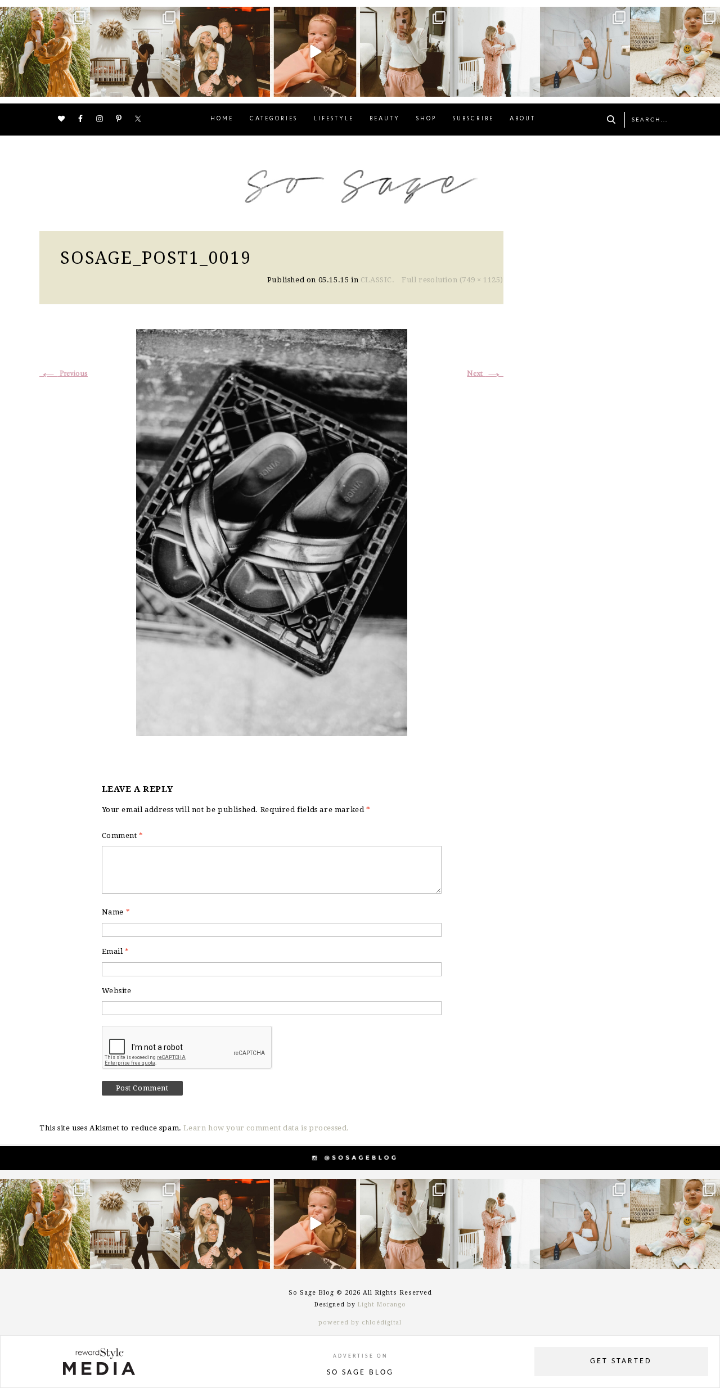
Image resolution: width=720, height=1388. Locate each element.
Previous (63, 373)
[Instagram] (80, 86)
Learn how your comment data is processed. (266, 1128)
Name (116, 912)
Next (485, 373)
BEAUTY (385, 119)
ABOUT (523, 119)
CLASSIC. (378, 280)
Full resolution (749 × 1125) (452, 280)
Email (115, 951)
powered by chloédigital (360, 1322)
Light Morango (382, 1304)
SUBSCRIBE (473, 119)
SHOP (426, 119)
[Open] (45, 52)
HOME (221, 119)
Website (117, 990)
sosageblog (44, 16)
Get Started (621, 1361)
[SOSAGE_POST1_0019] (271, 531)
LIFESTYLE (334, 119)
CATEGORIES (274, 119)
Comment (122, 835)
